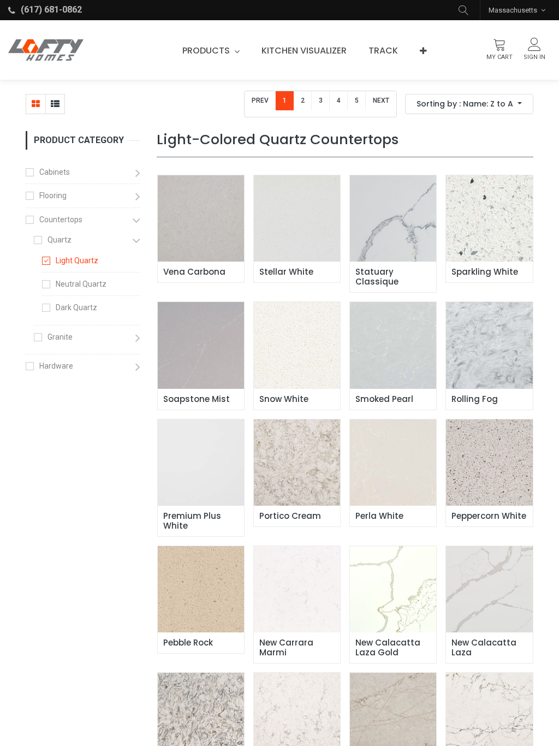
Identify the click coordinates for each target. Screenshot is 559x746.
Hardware (56, 366)
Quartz (59, 239)
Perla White (379, 516)
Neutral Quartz (81, 284)
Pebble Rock (188, 643)
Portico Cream (290, 516)
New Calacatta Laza (485, 648)
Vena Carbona (194, 272)
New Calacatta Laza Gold (389, 648)
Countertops (60, 219)
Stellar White (286, 272)
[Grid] (35, 104)
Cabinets (54, 172)
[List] (54, 104)
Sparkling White (484, 272)
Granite (60, 337)
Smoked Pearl (384, 399)
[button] (463, 10)
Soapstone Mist (196, 399)
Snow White (283, 399)
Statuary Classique (377, 277)
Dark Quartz (76, 307)
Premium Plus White (193, 521)
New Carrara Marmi (287, 648)
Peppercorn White (488, 516)
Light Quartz (77, 260)
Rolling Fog (474, 399)
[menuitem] (304, 51)
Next (381, 100)
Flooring (53, 195)
